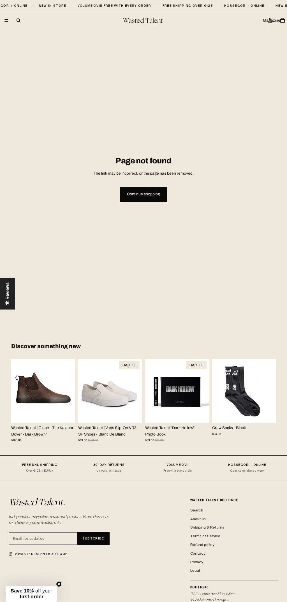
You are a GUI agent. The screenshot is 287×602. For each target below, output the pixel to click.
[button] (31, 594)
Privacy (196, 562)
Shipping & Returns (207, 527)
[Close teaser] (59, 584)
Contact (197, 553)
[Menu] (6, 20)
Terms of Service (205, 536)
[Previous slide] (17, 391)
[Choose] (66, 414)
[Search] (18, 20)
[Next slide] (69, 391)
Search (196, 510)
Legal (195, 570)
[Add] (200, 414)
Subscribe (93, 538)
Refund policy (202, 545)
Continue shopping (143, 194)
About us (198, 519)
